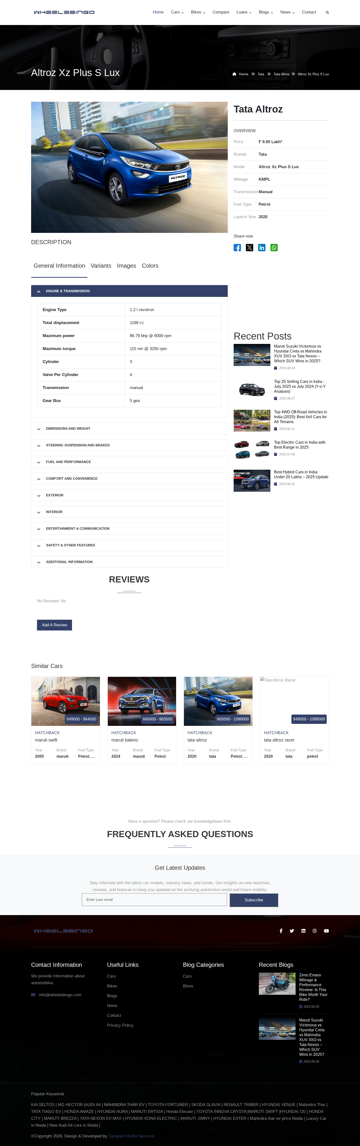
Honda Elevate (179, 1111)
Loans (243, 12)
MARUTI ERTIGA (147, 1111)
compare (221, 12)
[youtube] (326, 931)
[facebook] (281, 931)
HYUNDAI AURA (112, 1111)
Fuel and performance (68, 462)
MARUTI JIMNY (194, 1118)
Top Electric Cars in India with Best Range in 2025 (299, 444)
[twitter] (292, 931)
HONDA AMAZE (79, 1111)
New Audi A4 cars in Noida (74, 1125)
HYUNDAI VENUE (278, 1104)
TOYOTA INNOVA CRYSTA (221, 1111)
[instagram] (315, 931)
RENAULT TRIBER (241, 1104)
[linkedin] (303, 931)
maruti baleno (124, 740)
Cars (176, 12)
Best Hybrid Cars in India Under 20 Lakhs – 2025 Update (301, 474)
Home (158, 12)
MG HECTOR (70, 1104)
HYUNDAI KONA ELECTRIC (151, 1118)
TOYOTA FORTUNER (168, 1104)
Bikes (197, 12)
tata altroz (282, 74)
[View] (65, 701)
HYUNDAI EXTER (230, 1118)
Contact (309, 12)
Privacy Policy (120, 1025)
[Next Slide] (216, 609)
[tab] (59, 267)
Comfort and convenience (71, 478)
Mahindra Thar (312, 1104)
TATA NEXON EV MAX (100, 1118)
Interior (54, 512)
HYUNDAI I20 (292, 1111)
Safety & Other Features (70, 545)
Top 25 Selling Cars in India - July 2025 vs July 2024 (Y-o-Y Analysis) (300, 386)
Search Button (327, 12)
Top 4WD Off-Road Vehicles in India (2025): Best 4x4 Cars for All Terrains (300, 417)
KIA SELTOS (42, 1104)
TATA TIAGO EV (46, 1111)
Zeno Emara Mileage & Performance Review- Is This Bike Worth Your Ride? (313, 987)
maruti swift (46, 740)
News (286, 12)
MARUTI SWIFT (263, 1111)
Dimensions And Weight (68, 428)
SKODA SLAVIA (205, 1104)
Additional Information (69, 562)
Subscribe (254, 900)
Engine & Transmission (68, 291)
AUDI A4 (93, 1104)
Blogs (264, 12)
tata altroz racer (279, 740)
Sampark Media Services (131, 1136)
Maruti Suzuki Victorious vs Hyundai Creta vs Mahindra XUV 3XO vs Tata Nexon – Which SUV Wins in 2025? (298, 353)
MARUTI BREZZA (61, 1118)
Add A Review (54, 625)
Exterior (54, 495)
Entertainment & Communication (77, 528)
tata (261, 74)
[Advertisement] (281, 291)
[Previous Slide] (42, 609)
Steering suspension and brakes (78, 445)
